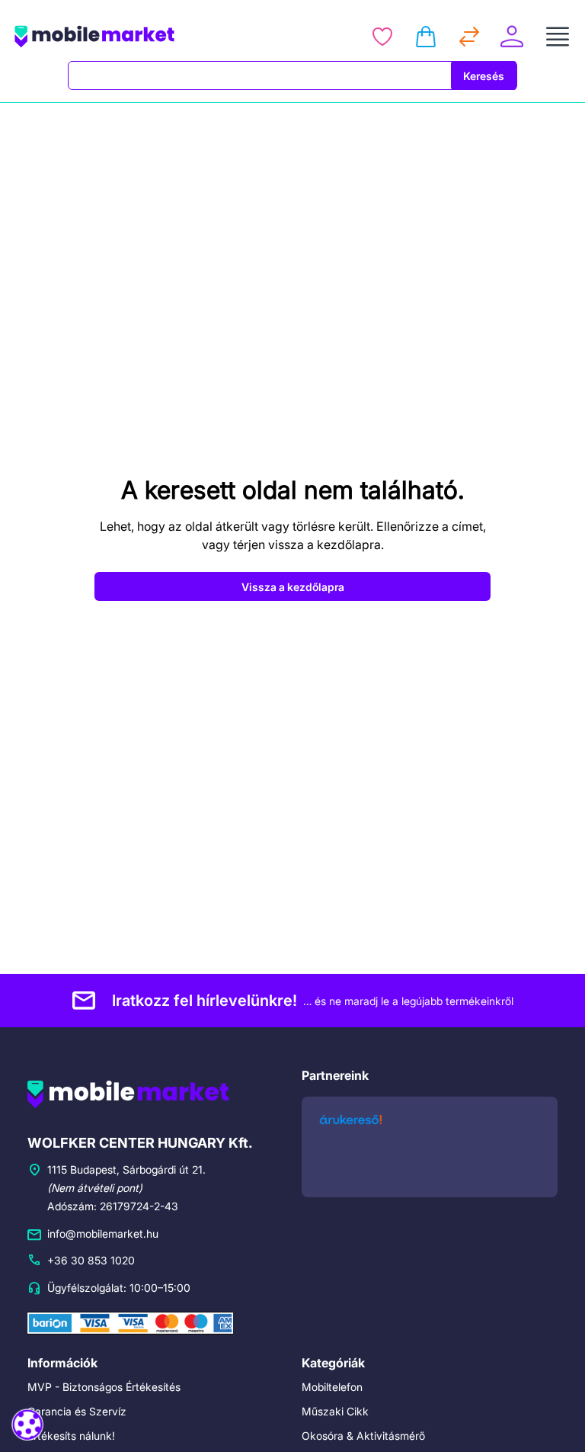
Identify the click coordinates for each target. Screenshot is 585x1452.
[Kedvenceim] (382, 36)
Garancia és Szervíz (76, 1411)
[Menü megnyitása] (557, 36)
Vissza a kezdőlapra (292, 586)
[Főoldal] (134, 36)
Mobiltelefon (332, 1386)
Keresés (483, 75)
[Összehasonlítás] (469, 36)
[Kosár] (426, 36)
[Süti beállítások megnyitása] (27, 1425)
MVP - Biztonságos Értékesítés (104, 1386)
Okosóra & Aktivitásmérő (363, 1435)
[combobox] (260, 75)
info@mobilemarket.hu (102, 1233)
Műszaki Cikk (335, 1411)
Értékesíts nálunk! (71, 1435)
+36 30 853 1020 (91, 1260)
